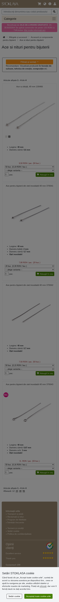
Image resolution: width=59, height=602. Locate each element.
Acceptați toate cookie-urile (38, 596)
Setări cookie (14, 596)
